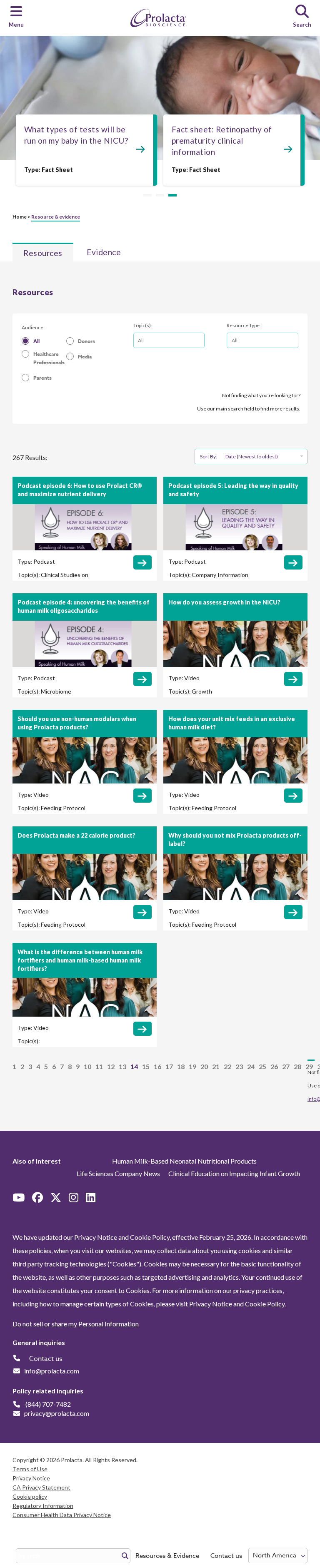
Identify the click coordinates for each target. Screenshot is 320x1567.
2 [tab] (160, 196)
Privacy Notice (210, 1304)
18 (181, 1066)
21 (216, 1066)
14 (134, 1066)
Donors (86, 341)
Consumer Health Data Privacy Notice (61, 1514)
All (36, 341)
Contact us (226, 1555)
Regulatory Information (42, 1505)
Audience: (33, 327)
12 (111, 1066)
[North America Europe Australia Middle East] (278, 1555)
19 (192, 1066)
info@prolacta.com (51, 1371)
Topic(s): (142, 325)
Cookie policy (29, 1496)
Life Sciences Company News (118, 1173)
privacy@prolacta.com (56, 1413)
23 (239, 1066)
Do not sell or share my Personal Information (75, 1324)
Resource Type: (244, 325)
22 (227, 1066)
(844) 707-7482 (48, 1404)
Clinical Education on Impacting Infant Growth (234, 1173)
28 (297, 1066)
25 (262, 1066)
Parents (42, 377)
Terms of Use (30, 1468)
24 (251, 1066)
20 (204, 1066)
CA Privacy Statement (41, 1487)
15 (146, 1066)
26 (274, 1066)
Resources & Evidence (167, 1555)
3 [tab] (172, 196)
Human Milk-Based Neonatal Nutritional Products (184, 1161)
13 (122, 1066)
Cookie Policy (265, 1304)
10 (87, 1066)
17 (169, 1066)
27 (286, 1066)
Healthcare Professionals (49, 358)
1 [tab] (147, 196)
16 (157, 1066)
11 (99, 1066)
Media (85, 356)
